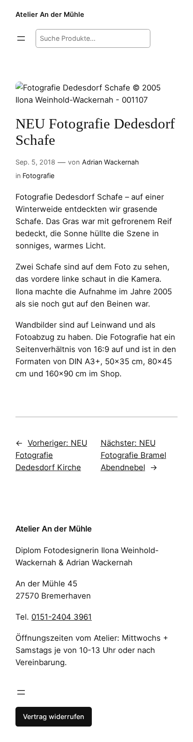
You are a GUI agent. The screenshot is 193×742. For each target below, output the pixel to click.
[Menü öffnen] (21, 38)
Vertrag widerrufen (53, 716)
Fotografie (38, 176)
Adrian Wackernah (110, 162)
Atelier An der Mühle (49, 14)
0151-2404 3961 (61, 617)
